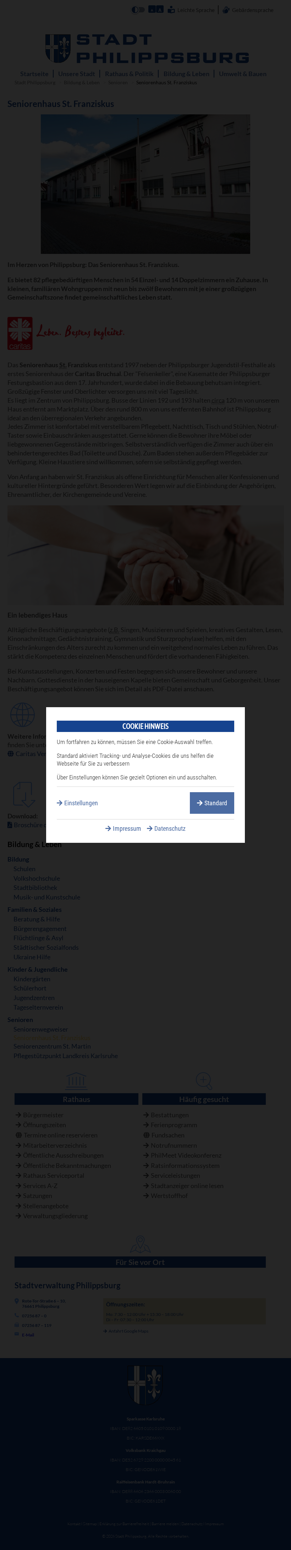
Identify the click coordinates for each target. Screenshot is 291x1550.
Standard (215, 803)
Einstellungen (81, 803)
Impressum (127, 828)
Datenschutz (170, 828)
